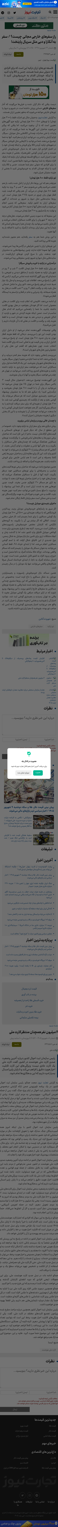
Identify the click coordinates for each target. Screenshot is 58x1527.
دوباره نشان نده (23, 772)
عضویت (38, 772)
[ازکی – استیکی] (29, 4)
